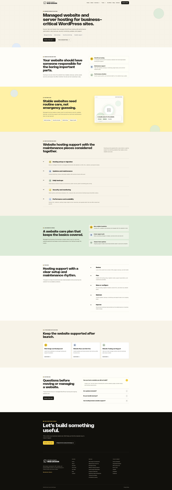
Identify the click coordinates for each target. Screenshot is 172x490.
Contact (118, 2)
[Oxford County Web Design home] (50, 3)
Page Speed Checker (117, 463)
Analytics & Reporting (93, 471)
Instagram (115, 471)
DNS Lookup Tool (116, 465)
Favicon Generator (116, 461)
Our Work (109, 2)
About (92, 2)
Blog (114, 2)
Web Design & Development (94, 461)
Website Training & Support (94, 467)
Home (88, 2)
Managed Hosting (92, 465)
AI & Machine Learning (93, 477)
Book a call (125, 2)
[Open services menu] (100, 3)
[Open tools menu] (105, 3)
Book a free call (48, 39)
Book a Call (115, 467)
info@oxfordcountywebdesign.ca (65, 442)
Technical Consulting (93, 475)
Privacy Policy (126, 487)
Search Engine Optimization (94, 469)
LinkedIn (114, 469)
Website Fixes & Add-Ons (94, 463)
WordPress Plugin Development (95, 473)
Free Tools (74, 467)
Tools (103, 2)
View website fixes (63, 39)
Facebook (115, 473)
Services (96, 2)
